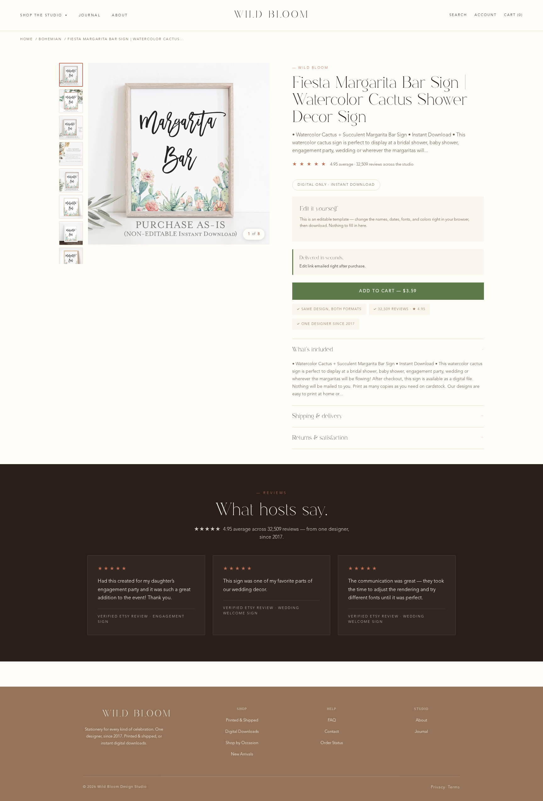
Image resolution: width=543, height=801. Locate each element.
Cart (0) (513, 15)
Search (458, 15)
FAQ (332, 720)
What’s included (388, 350)
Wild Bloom (271, 15)
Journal (90, 15)
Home (26, 39)
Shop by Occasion (242, 743)
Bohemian (50, 39)
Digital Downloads (242, 732)
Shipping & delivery (388, 416)
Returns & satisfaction (388, 438)
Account (485, 15)
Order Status (332, 743)
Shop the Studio (44, 15)
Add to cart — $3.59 (388, 291)
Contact (332, 732)
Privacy (438, 787)
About (120, 15)
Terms (454, 787)
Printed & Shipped (242, 720)
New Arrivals (242, 754)
